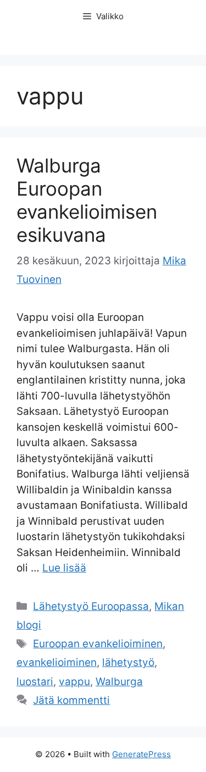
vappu (74, 681)
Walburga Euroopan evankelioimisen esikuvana (86, 200)
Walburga (119, 681)
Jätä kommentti (71, 700)
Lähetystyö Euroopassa (91, 606)
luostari (34, 681)
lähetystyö (128, 662)
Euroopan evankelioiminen (98, 643)
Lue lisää (64, 568)
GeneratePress (141, 754)
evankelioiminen (56, 662)
